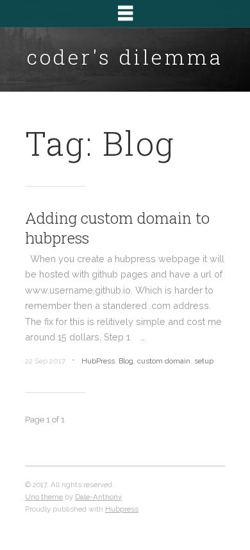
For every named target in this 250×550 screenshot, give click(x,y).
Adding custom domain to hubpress (117, 228)
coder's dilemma (125, 57)
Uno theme (44, 496)
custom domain (163, 360)
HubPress (98, 360)
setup (203, 360)
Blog (126, 360)
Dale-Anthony (98, 496)
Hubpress (121, 508)
